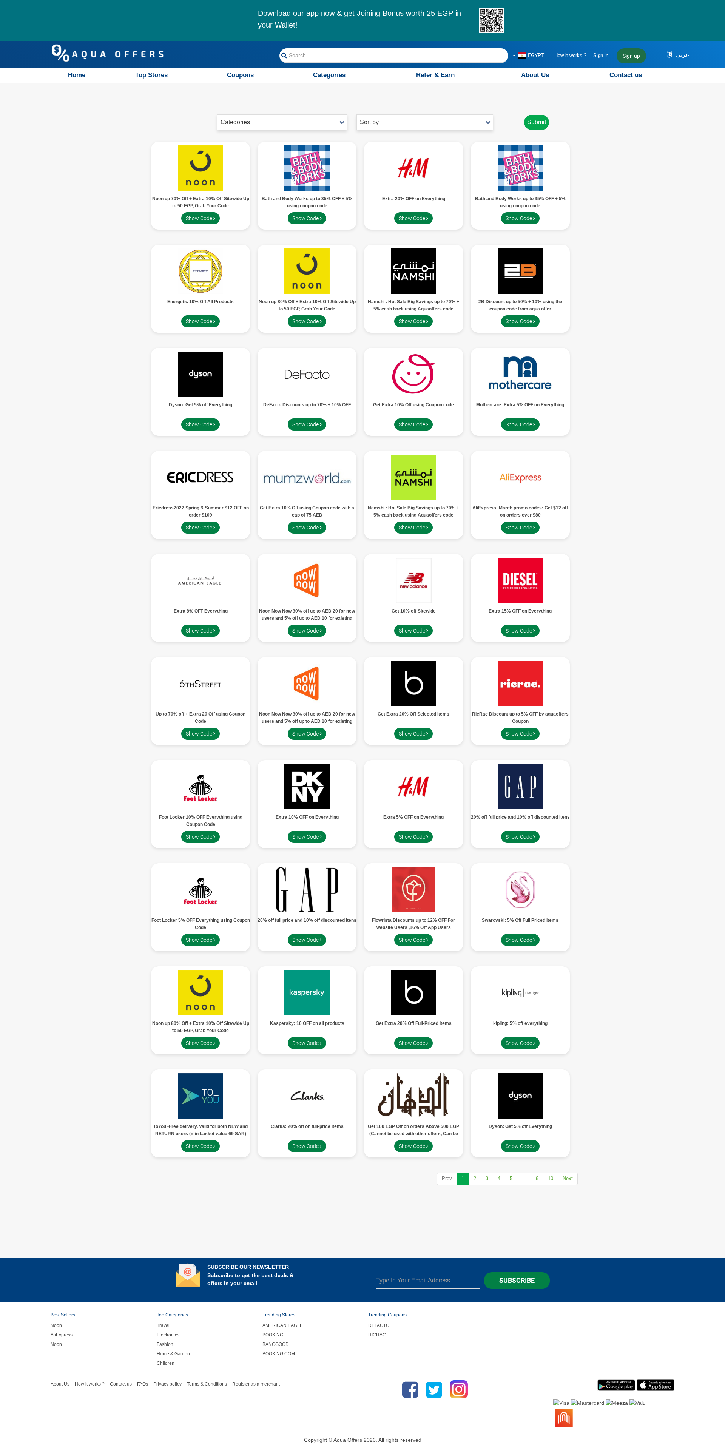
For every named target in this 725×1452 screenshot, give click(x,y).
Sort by (369, 122)
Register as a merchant (256, 1384)
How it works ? (570, 55)
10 (550, 1178)
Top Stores (151, 75)
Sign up (631, 56)
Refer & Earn (435, 75)
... (524, 1178)
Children (165, 1363)
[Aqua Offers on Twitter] (434, 1389)
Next (568, 1178)
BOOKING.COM (278, 1353)
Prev (447, 1178)
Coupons (240, 75)
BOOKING (272, 1335)
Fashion (165, 1344)
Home (76, 75)
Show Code (199, 218)
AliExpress (61, 1335)
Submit (536, 122)
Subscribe (517, 1280)
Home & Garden (173, 1353)
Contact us (625, 75)
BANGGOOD (275, 1344)
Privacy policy (167, 1384)
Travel (163, 1325)
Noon (56, 1325)
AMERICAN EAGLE (282, 1325)
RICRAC (377, 1335)
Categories (329, 75)
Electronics (168, 1335)
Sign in (600, 55)
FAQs (142, 1384)
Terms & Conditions (207, 1384)
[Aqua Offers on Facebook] (408, 1389)
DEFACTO (378, 1325)
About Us (535, 75)
